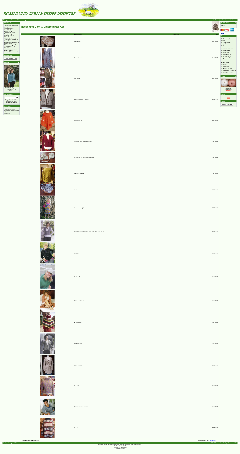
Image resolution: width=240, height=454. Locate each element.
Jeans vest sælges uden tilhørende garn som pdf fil (89, 231)
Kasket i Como (78, 276)
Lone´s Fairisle (78, 428)
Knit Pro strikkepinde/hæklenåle (10, 48)
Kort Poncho (78, 322)
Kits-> (5, 36)
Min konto (216, 20)
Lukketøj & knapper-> (10, 39)
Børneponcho (78, 120)
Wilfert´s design (21, 20)
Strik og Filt (7, 31)
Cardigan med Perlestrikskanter (83, 141)
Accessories (7, 50)
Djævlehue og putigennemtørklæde (84, 157)
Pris (217, 34)
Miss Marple (226, 50)
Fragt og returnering (10, 109)
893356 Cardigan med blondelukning (11, 88)
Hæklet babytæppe (79, 190)
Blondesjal (77, 78)
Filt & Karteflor (8, 28)
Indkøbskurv (224, 20)
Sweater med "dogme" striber (226, 43)
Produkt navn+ (78, 34)
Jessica (76, 253)
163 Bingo (229, 88)
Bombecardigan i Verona (81, 99)
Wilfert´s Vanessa (228, 72)
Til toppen (6, 20)
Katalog (13, 20)
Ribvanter (226, 66)
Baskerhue (77, 41)
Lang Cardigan (78, 365)
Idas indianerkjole (79, 208)
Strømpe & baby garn (10, 51)
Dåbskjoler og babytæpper (8, 34)
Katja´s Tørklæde (79, 300)
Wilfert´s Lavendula (228, 60)
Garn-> (6, 29)
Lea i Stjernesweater (80, 385)
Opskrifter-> (7, 32)
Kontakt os (7, 113)
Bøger (6, 40)
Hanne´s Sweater (79, 173)
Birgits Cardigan (78, 57)
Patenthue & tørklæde (229, 70)
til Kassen (233, 20)
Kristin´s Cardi (78, 343)
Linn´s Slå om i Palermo (81, 406)
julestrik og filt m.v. (9, 38)
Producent (176, 34)
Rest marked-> (8, 46)
